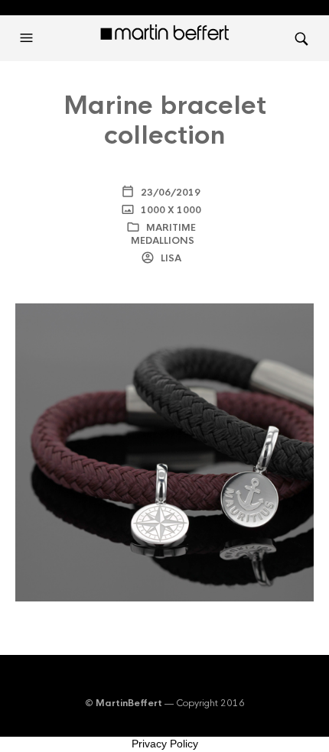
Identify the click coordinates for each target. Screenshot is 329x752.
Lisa (169, 258)
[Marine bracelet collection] (164, 452)
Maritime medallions (163, 234)
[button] (28, 38)
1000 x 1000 (169, 210)
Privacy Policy (165, 743)
